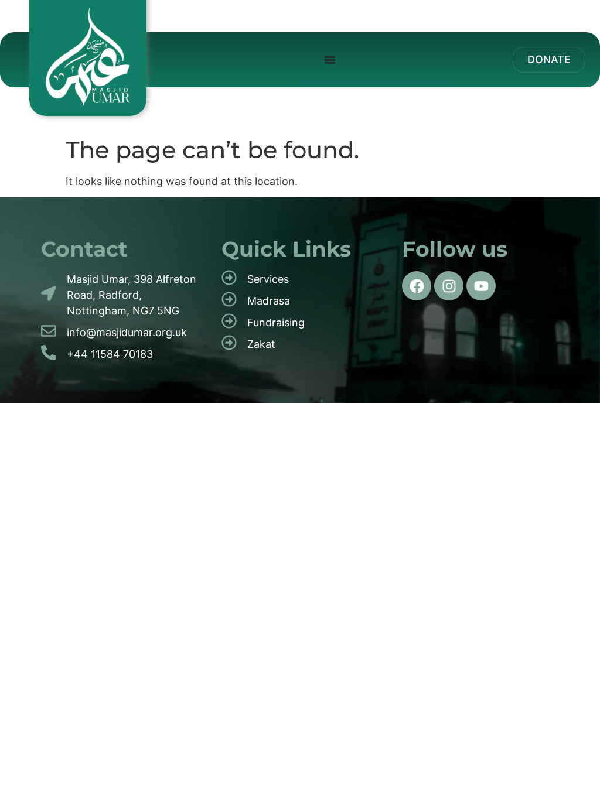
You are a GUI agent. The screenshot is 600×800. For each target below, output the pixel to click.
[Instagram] (448, 285)
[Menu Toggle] (330, 60)
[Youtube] (481, 285)
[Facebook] (416, 285)
